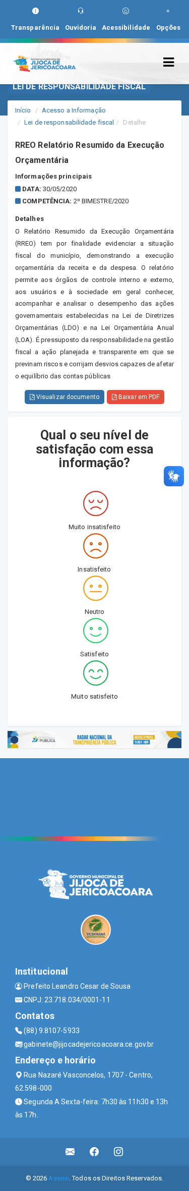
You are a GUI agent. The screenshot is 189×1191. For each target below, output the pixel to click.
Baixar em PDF (138, 397)
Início (23, 110)
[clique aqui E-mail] (70, 1152)
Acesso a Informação (74, 110)
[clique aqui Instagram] (119, 1152)
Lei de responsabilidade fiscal (69, 122)
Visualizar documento (67, 397)
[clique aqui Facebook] (94, 1152)
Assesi (58, 1178)
